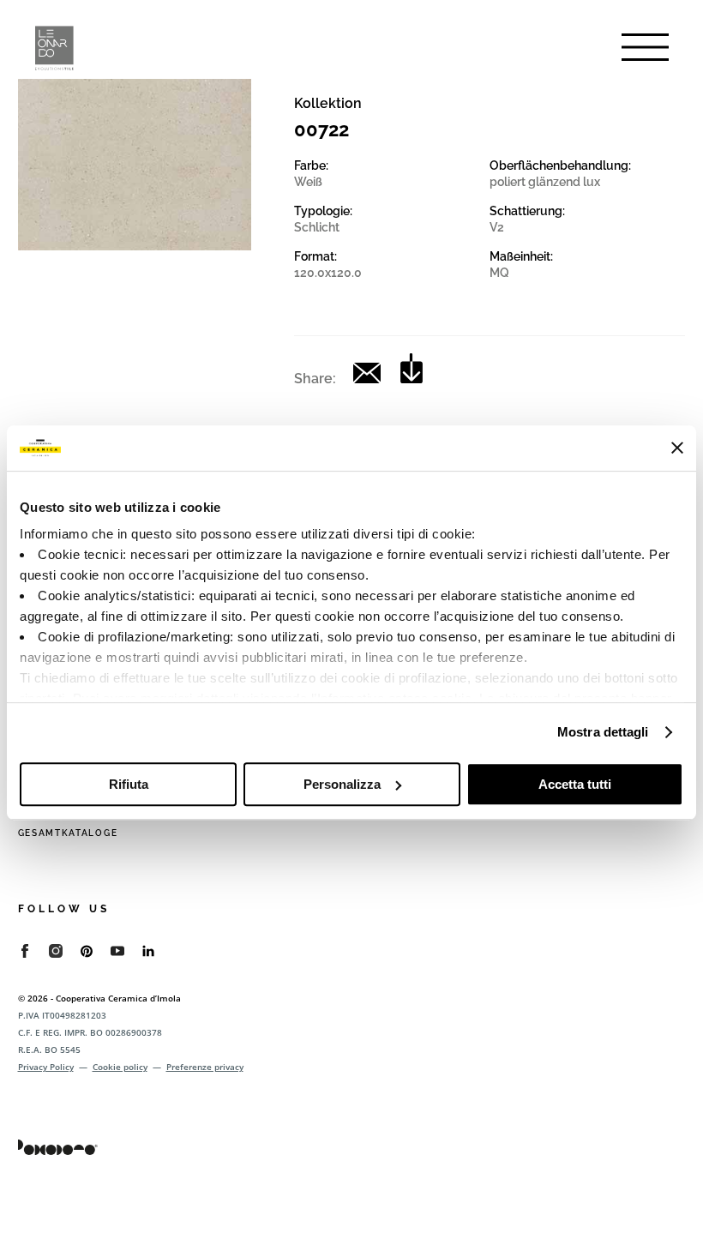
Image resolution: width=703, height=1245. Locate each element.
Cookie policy (120, 1067)
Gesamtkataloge (68, 833)
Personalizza (342, 784)
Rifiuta (128, 784)
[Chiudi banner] (677, 448)
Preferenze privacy (204, 1067)
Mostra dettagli (603, 732)
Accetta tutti (574, 784)
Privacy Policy (46, 1067)
